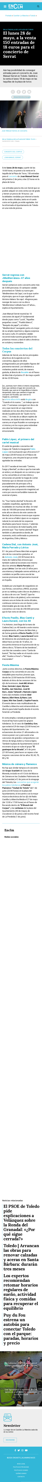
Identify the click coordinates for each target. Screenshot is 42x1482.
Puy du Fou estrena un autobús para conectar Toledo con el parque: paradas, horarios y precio (20, 1328)
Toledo (32, 16)
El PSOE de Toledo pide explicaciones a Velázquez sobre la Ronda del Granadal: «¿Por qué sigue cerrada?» (21, 1222)
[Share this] (19, 92)
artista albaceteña (12, 399)
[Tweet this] (24, 92)
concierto (13, 176)
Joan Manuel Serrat (12, 157)
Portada (8, 16)
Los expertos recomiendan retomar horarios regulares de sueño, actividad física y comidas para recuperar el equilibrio (20, 1292)
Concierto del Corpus (13, 152)
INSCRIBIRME (10, 1440)
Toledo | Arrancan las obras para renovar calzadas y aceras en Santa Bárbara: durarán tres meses (21, 1257)
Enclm (33, 139)
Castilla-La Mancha (20, 16)
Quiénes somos (21, 1473)
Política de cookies (21, 1470)
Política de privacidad (21, 1467)
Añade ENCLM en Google (21, 97)
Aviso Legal (21, 1464)
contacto (21, 1476)
